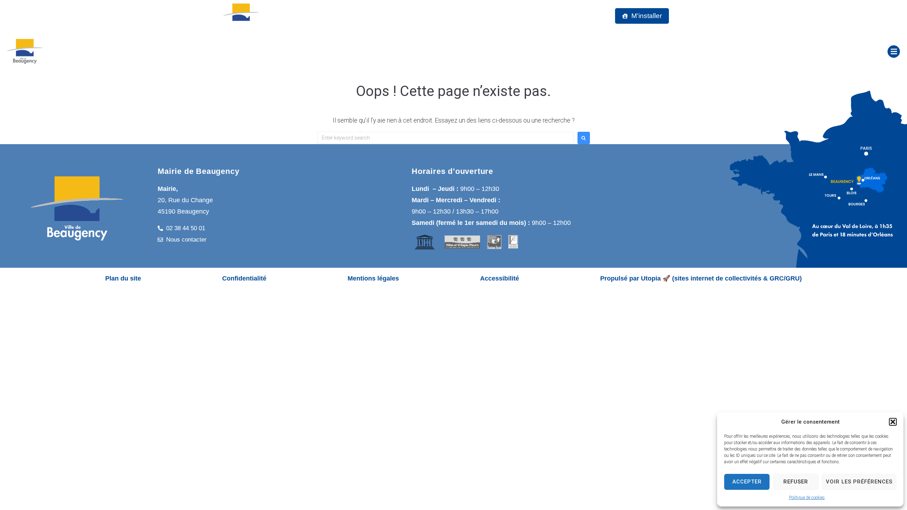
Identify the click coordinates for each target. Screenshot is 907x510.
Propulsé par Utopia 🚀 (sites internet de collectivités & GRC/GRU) (701, 278)
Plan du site (123, 278)
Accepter (747, 481)
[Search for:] (445, 138)
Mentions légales (373, 278)
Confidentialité (244, 278)
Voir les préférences (859, 481)
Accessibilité (499, 278)
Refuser (795, 481)
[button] (892, 421)
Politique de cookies (807, 497)
